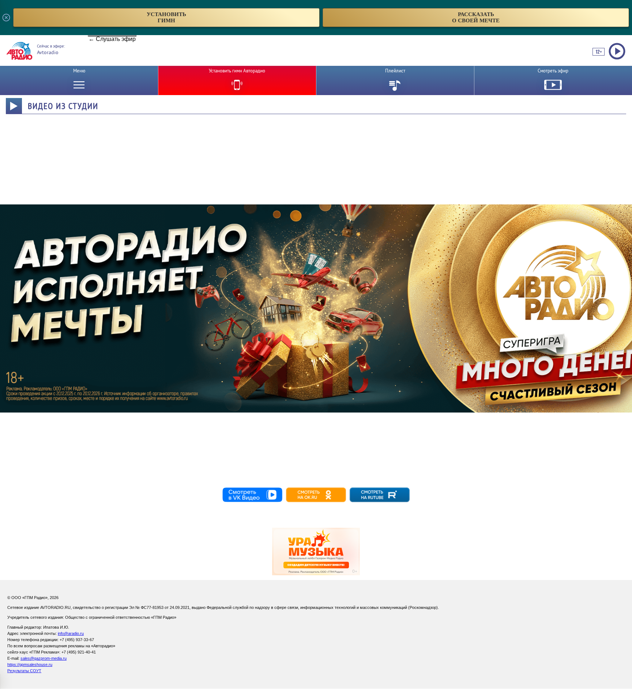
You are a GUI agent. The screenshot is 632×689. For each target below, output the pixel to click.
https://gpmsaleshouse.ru (29, 664)
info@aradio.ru (71, 633)
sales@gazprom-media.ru (43, 658)
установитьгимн (166, 17)
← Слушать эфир (112, 36)
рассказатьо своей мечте (476, 17)
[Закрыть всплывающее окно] (6, 17)
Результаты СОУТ (24, 671)
